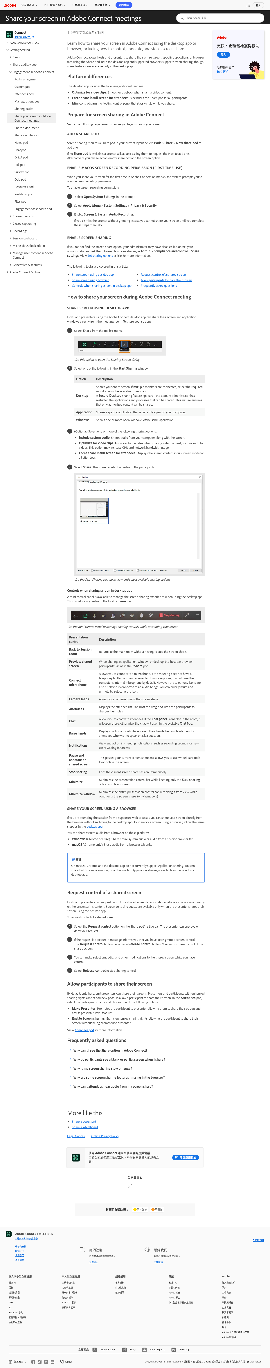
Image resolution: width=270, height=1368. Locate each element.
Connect (20, 32)
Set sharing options (100, 255)
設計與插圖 (14, 1292)
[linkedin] (52, 1362)
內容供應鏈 (67, 1287)
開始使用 (19, 1251)
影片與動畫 (14, 1297)
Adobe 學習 (174, 1297)
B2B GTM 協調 (69, 1302)
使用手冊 (19, 1255)
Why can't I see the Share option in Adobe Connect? (110, 1050)
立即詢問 (93, 1262)
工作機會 (226, 1292)
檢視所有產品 (15, 1322)
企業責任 (226, 1307)
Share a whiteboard (85, 1127)
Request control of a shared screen (163, 274)
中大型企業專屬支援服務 (181, 1302)
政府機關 (119, 1292)
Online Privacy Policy (105, 1136)
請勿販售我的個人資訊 (234, 1361)
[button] (248, 5)
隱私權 (187, 1361)
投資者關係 (227, 1312)
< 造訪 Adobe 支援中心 (26, 1238)
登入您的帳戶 (228, 1282)
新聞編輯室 (227, 1302)
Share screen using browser (90, 280)
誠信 (224, 1327)
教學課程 (19, 1259)
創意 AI (12, 1282)
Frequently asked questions (159, 285)
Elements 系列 (16, 1312)
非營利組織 (120, 1287)
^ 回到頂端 (258, 1240)
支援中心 (173, 1282)
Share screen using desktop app (93, 274)
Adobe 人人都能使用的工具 (235, 1332)
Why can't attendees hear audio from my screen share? (113, 1086)
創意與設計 (27, 4)
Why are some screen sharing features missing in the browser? (119, 1077)
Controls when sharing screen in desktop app (102, 285)
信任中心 (226, 1322)
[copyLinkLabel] (130, 1186)
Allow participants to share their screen (166, 280)
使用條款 (197, 1361)
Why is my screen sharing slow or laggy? (102, 1068)
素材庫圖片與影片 (17, 1317)
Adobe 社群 (174, 1292)
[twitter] (46, 1362)
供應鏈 (225, 1317)
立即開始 (158, 1262)
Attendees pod (84, 1030)
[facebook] (33, 1362)
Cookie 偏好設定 (212, 1361)
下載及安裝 (174, 1287)
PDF (11, 1302)
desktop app (94, 826)
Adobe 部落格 (229, 1337)
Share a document (84, 1121)
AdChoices (255, 1361)
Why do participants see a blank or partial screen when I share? (119, 1059)
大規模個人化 (68, 1282)
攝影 (11, 1287)
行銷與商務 (78, 4)
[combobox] (220, 18)
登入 (258, 5)
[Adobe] (10, 5)
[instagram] (40, 1362)
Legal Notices (76, 1136)
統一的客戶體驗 (69, 1292)
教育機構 (119, 1282)
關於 (224, 1287)
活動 (224, 1297)
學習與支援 (101, 4)
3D (10, 1307)
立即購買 (123, 5)
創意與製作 (67, 1297)
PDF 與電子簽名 (53, 4)
